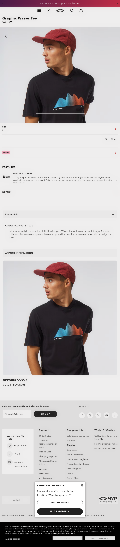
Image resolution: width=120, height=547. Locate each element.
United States (60, 502)
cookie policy (57, 533)
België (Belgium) (60, 511)
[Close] (81, 485)
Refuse (68, 538)
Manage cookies (12, 539)
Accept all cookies (100, 538)
